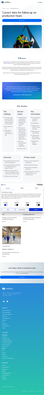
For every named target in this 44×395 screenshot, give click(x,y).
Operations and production (8, 358)
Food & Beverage (6, 339)
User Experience (5, 326)
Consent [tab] (7, 188)
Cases (8, 8)
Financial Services (6, 344)
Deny (8, 209)
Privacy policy (32, 391)
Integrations (4, 324)
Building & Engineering (7, 340)
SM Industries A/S (7, 61)
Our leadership (5, 367)
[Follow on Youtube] (7, 301)
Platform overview (6, 310)
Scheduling (4, 316)
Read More (4, 221)
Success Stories (5, 375)
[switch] (16, 205)
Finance (4, 354)
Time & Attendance (6, 312)
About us (4, 365)
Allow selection (22, 209)
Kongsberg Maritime (28, 215)
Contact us (4, 379)
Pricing (3, 328)
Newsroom (4, 369)
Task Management (6, 318)
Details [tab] (22, 188)
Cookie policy (25, 391)
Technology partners (6, 373)
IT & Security (5, 356)
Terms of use (39, 391)
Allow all (36, 209)
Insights (4, 377)
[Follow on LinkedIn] (3, 301)
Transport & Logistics (6, 246)
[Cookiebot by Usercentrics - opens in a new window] (38, 185)
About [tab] (36, 188)
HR (2, 350)
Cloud (3, 322)
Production (4, 337)
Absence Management (7, 314)
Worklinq (12, 386)
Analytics (4, 320)
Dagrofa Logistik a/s (7, 249)
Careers (4, 371)
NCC (3, 215)
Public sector (5, 346)
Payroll (3, 352)
